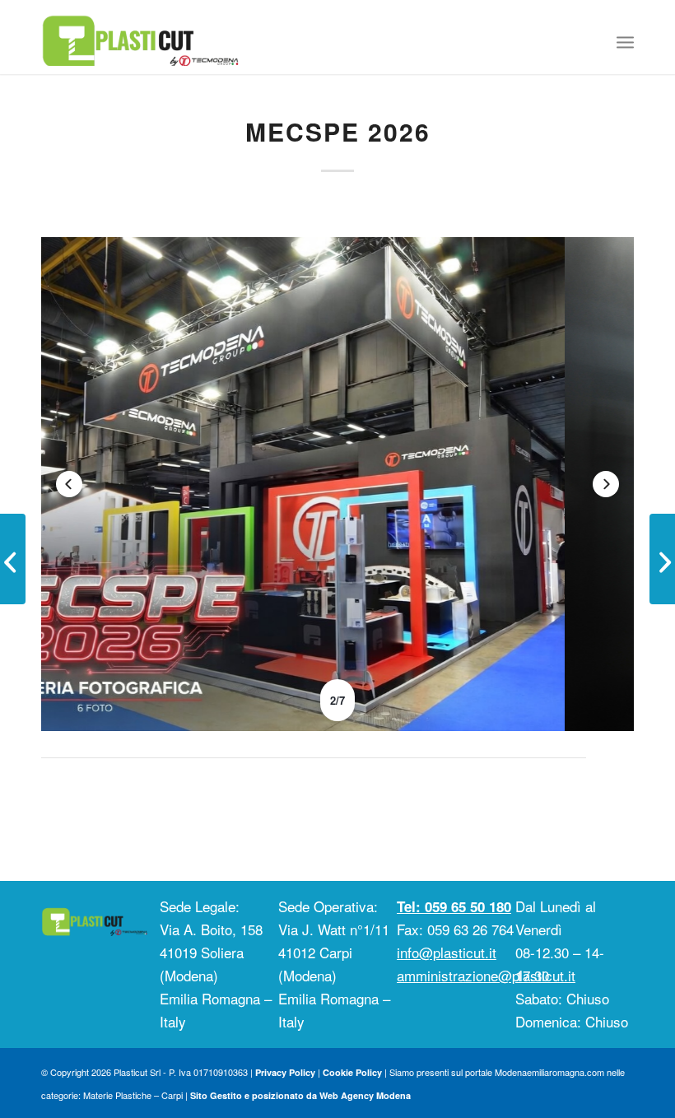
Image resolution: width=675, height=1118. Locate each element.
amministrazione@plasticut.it (486, 975)
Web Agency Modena (365, 1095)
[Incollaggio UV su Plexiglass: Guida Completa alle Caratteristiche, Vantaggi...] (662, 559)
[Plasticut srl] (140, 37)
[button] (69, 484)
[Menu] (625, 41)
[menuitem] (625, 41)
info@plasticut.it (446, 952)
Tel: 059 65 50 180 (454, 906)
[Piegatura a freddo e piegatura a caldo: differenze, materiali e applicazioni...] (13, 559)
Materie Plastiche (117, 1095)
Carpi (172, 1095)
